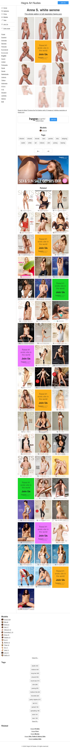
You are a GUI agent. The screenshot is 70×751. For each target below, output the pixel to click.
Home (5, 8)
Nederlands (4, 74)
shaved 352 (35, 677)
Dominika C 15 (8, 632)
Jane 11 (6, 650)
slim (49, 143)
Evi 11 (6, 648)
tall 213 (35, 703)
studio (23, 143)
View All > (35, 658)
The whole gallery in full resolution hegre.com (43, 13)
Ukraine (21, 139)
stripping (64, 139)
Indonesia (4, 83)
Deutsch (3, 93)
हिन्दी (2, 102)
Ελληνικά (4, 53)
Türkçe (3, 80)
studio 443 (35, 666)
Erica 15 (6, 635)
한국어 (3, 86)
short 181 (35, 714)
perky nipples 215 (35, 699)
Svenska (4, 40)
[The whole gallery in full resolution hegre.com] (43, 74)
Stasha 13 (7, 637)
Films (5, 14)
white (30, 143)
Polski (3, 34)
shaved (29, 139)
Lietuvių (3, 77)
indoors (42, 143)
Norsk (3, 68)
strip (57, 139)
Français (4, 47)
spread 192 (35, 707)
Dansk (3, 71)
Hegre (35, 729)
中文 (2, 89)
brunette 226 (35, 696)
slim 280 (35, 684)
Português (4, 65)
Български (4, 50)
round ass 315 (35, 681)
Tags (4, 20)
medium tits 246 (35, 692)
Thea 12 (6, 645)
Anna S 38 (7, 620)
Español (3, 37)
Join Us (63, 3)
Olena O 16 (7, 630)
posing (55, 143)
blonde (37, 139)
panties (50, 139)
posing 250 (35, 688)
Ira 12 (6, 640)
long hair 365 (35, 673)
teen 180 (35, 718)
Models (5, 17)
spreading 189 (35, 711)
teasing (63, 143)
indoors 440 (35, 669)
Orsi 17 (6, 627)
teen (44, 139)
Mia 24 (6, 622)
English (3, 56)
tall (36, 143)
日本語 (3, 62)
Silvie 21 (6, 625)
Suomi (3, 59)
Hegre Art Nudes (31, 3)
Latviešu (3, 96)
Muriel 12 (7, 642)
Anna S (44, 131)
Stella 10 (6, 655)
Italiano (3, 99)
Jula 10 (6, 653)
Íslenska (3, 44)
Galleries (6, 11)
